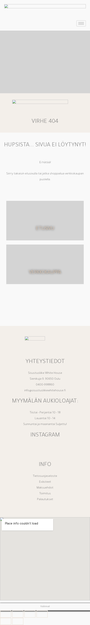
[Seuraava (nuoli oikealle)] (17, 621)
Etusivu (45, 229)
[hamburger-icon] (81, 23)
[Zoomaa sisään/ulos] (5, 614)
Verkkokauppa (45, 272)
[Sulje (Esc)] (42, 614)
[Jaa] (30, 614)
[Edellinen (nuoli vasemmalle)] (5, 621)
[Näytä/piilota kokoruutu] (17, 614)
